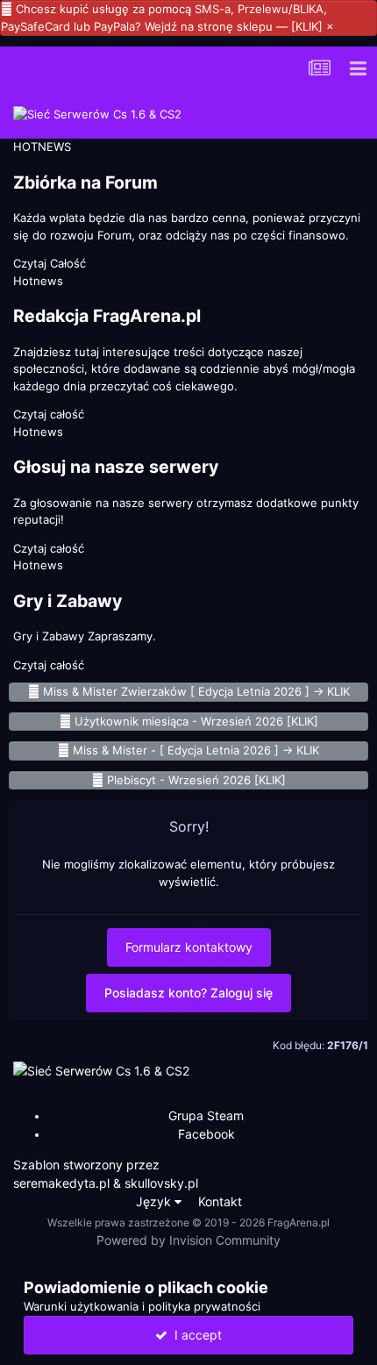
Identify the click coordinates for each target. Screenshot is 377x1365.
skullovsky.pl (161, 1183)
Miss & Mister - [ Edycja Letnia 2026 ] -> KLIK (196, 750)
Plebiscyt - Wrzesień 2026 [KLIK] (196, 780)
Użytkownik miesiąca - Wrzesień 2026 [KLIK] (196, 721)
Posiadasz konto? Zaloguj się (188, 992)
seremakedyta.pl (61, 1183)
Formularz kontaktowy (189, 947)
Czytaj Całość (49, 263)
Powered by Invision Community (188, 1240)
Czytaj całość (48, 414)
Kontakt (220, 1201)
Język (155, 1201)
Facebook (206, 1133)
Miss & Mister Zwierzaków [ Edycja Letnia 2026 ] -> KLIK (196, 691)
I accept (194, 1334)
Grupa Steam (206, 1115)
